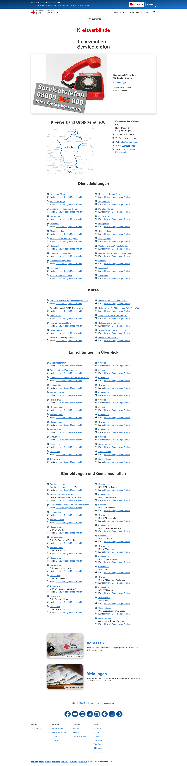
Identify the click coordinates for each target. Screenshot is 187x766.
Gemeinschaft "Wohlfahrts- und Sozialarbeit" (69, 377)
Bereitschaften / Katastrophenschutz (66, 370)
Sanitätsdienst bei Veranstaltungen (113, 245)
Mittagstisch (103, 223)
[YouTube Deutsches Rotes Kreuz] (75, 714)
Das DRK (147, 12)
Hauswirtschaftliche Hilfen (61, 275)
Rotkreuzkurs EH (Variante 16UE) (112, 300)
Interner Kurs (55, 315)
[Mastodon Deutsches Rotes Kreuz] (104, 714)
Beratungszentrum (58, 362)
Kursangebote (56, 330)
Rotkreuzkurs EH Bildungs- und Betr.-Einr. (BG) (118, 308)
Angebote (117, 12)
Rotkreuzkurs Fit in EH (108, 337)
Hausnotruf (55, 268)
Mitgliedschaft (104, 216)
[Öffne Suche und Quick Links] (154, 12)
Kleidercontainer (57, 392)
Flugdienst (54, 245)
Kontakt (96, 732)
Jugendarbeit (104, 201)
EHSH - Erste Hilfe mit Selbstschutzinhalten (69, 300)
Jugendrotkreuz (57, 384)
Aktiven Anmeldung (59, 732)
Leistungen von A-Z (80, 736)
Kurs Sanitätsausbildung (60, 322)
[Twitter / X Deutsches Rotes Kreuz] (90, 714)
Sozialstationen (104, 451)
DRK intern (98, 748)
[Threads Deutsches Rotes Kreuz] (119, 714)
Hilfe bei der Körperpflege (109, 194)
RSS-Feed (97, 744)
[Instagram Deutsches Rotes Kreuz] (82, 714)
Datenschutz (98, 752)
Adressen (95, 643)
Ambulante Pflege (57, 194)
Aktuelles (76, 732)
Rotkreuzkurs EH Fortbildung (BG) (113, 315)
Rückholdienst (104, 444)
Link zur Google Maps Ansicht (125, 151)
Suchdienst (103, 268)
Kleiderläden (55, 429)
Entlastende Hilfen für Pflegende (64, 238)
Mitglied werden (57, 728)
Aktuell (131, 12)
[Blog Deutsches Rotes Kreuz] (97, 714)
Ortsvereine (55, 436)
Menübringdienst (105, 208)
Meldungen (97, 673)
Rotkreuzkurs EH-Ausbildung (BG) (113, 330)
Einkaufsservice (57, 231)
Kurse (125, 12)
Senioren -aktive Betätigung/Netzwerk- (114, 253)
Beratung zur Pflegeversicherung (64, 208)
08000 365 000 (119, 82)
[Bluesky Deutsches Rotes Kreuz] (112, 714)
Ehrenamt (54, 223)
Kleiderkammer (56, 399)
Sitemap (97, 736)
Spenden (139, 12)
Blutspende (55, 216)
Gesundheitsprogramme (60, 260)
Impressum (98, 740)
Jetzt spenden (36, 728)
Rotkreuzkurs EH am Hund (110, 322)
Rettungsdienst (104, 231)
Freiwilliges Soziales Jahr (60, 253)
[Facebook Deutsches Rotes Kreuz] (67, 714)
